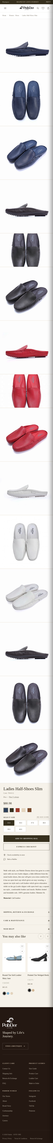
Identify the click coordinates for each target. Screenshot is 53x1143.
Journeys (5, 1116)
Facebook (32, 1101)
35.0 (8, 823)
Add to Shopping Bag (26, 838)
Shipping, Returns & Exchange (18, 912)
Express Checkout (26, 847)
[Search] (37, 8)
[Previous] (41, 936)
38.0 (44, 823)
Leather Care (33, 1078)
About (4, 1101)
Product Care (33, 1074)
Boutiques (5, 2)
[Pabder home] (26, 8)
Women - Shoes (14, 15)
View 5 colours (14, 797)
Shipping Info (7, 1074)
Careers (5, 1121)
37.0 (32, 823)
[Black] (11, 810)
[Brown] (29, 810)
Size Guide (33, 1069)
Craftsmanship (7, 1111)
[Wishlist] (43, 8)
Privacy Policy (7, 1138)
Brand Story (6, 1106)
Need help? (8, 929)
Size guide (44, 817)
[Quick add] (22, 951)
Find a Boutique (14, 1046)
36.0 (20, 823)
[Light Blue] (8, 993)
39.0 (8, 829)
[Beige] (23, 810)
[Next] (48, 936)
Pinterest (32, 1111)
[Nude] (33, 990)
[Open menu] (5, 8)
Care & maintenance (14, 920)
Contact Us (6, 1069)
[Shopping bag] (48, 8)
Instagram (32, 1096)
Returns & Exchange (9, 1078)
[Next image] (22, 957)
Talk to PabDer (12, 859)
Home (4, 15)
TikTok (31, 1106)
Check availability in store (16, 855)
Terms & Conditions (20, 1138)
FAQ (4, 1083)
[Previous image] (5, 957)
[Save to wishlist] (22, 946)
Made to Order (34, 1083)
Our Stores (6, 1096)
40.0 (20, 829)
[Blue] (5, 810)
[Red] (17, 810)
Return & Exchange (36, 1138)
